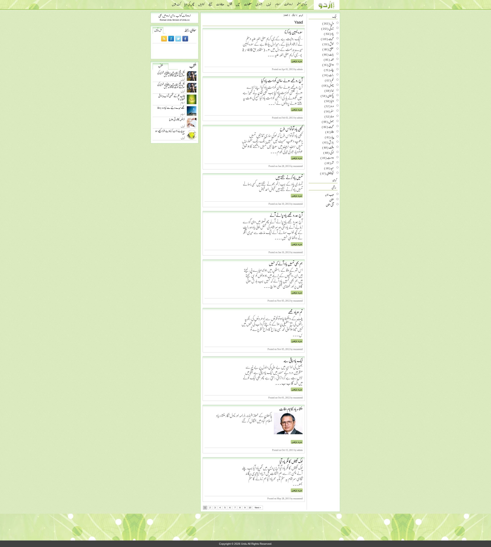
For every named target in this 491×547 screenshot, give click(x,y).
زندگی (331, 28)
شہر (332, 163)
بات (331, 54)
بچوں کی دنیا (189, 3)
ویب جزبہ (329, 194)
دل (332, 23)
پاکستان (330, 95)
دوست (330, 157)
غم (332, 80)
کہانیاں (201, 3)
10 (250, 507)
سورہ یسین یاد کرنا (294, 32)
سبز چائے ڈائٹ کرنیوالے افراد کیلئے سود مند (170, 133)
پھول (331, 85)
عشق (331, 49)
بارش (331, 142)
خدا (332, 90)
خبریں (268, 3)
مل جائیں (158, 30)
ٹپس (238, 3)
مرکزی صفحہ (302, 3)
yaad (286, 15)
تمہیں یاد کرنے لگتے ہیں (289, 177)
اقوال (229, 3)
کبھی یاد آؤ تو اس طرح (291, 128)
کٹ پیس (176, 3)
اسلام (277, 3)
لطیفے (210, 3)
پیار (332, 137)
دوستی (331, 64)
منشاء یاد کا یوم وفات (291, 408)
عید (332, 168)
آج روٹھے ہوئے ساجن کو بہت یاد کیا (282, 80)
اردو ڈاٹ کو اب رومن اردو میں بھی (174, 15)
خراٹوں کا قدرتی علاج (177, 120)
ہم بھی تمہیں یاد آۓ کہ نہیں (286, 263)
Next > (258, 507)
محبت (331, 39)
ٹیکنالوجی (330, 173)
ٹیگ (293, 15)
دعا (332, 116)
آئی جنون (330, 205)
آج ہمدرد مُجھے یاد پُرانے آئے (286, 215)
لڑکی (332, 152)
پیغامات (219, 3)
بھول (331, 121)
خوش (331, 44)
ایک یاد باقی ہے (293, 360)
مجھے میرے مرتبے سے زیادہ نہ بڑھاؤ (171, 108)
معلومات (248, 3)
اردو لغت (288, 3)
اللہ (332, 59)
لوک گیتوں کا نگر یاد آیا (291, 461)
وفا (332, 132)
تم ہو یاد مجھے (295, 311)
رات (331, 75)
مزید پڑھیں (297, 61)
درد (332, 106)
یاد (332, 33)
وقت (331, 147)
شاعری (259, 3)
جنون (331, 199)
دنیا (332, 101)
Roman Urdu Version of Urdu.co (174, 20)
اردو (301, 15)
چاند (332, 70)
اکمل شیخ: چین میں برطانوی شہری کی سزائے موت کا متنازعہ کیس (171, 74)
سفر (332, 111)
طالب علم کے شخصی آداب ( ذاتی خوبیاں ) (171, 98)
